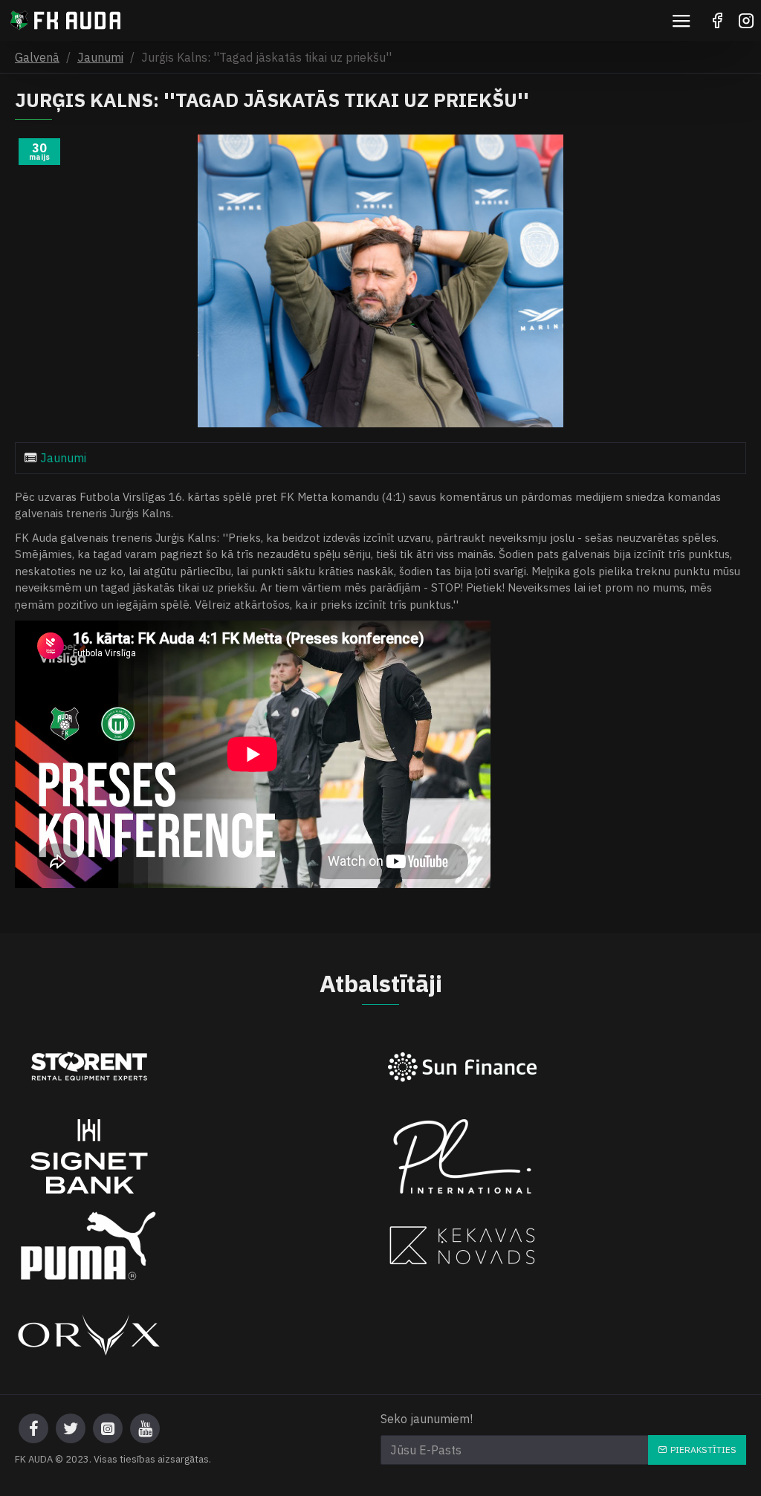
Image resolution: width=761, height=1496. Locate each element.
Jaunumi (100, 57)
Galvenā (37, 57)
